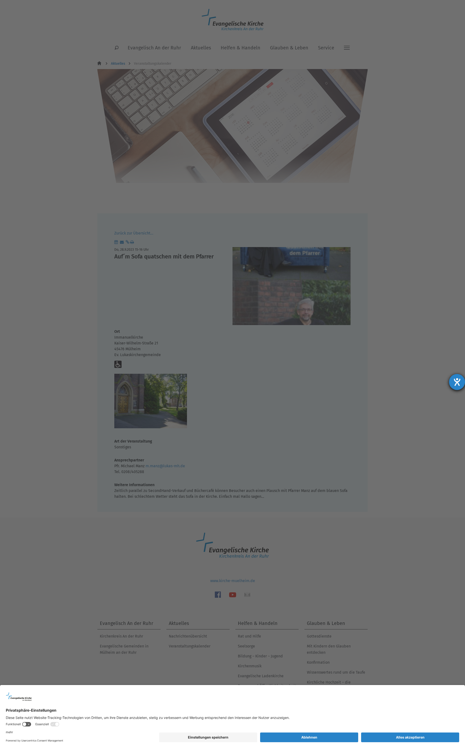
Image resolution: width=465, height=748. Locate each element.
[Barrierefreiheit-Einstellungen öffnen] (457, 382)
